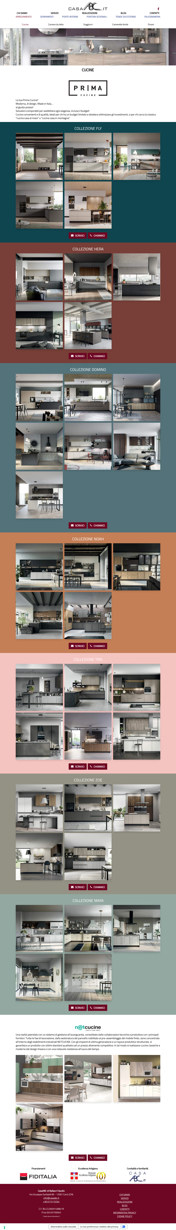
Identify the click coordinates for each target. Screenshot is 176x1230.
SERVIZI (54, 13)
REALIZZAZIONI (89, 13)
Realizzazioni (124, 1202)
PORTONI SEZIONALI (97, 17)
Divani (151, 24)
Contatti (124, 1209)
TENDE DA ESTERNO (126, 17)
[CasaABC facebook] (158, 9)
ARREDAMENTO (24, 17)
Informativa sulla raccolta (63, 1226)
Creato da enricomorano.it (51, 1216)
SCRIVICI (79, 235)
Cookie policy (124, 1216)
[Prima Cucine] (88, 84)
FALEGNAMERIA (152, 17)
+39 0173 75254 (51, 1201)
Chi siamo (124, 1195)
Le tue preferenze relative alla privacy (99, 1226)
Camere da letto (56, 24)
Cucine (25, 24)
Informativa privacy (124, 1213)
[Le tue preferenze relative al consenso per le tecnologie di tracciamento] (4, 1227)
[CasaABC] (88, 6)
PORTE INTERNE (70, 17)
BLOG (123, 13)
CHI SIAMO (22, 13)
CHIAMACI (99, 235)
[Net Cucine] (88, 1024)
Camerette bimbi (120, 24)
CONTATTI (154, 13)
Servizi (125, 1198)
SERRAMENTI (46, 17)
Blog (124, 1205)
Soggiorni (88, 24)
